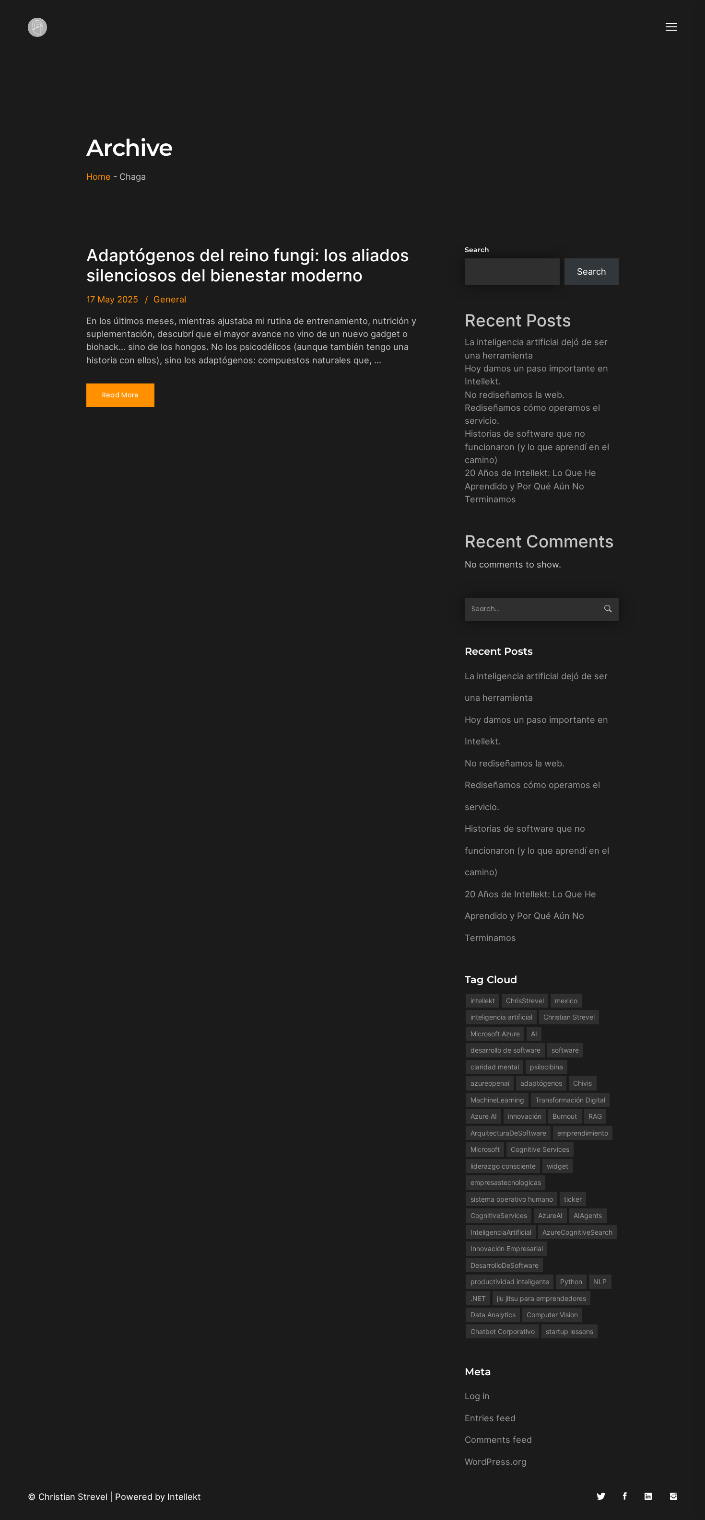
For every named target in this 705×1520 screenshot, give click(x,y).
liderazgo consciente (503, 1166)
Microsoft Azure (495, 1034)
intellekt (482, 1001)
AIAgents (588, 1215)
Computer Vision (552, 1315)
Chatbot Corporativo (502, 1331)
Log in (477, 1396)
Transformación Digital (570, 1100)
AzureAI (550, 1215)
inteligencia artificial (501, 1017)
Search (477, 249)
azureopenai (489, 1083)
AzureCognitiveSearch (577, 1232)
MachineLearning (497, 1100)
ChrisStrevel (525, 1001)
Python (571, 1281)
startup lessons (569, 1331)
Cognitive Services (540, 1149)
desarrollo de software (505, 1050)
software (565, 1050)
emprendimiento (582, 1133)
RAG (595, 1116)
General (169, 299)
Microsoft (485, 1149)
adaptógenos (541, 1083)
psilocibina (546, 1067)
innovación (524, 1116)
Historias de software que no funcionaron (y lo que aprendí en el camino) (537, 446)
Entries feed (490, 1418)
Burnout (564, 1116)
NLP (600, 1281)
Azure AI (483, 1116)
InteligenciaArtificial (500, 1232)
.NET (478, 1298)
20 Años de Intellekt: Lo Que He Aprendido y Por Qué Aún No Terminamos (530, 485)
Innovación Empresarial (506, 1248)
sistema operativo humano (511, 1199)
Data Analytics (493, 1315)
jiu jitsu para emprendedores (541, 1298)
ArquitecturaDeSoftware (508, 1133)
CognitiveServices (498, 1215)
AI (534, 1034)
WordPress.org (496, 1461)
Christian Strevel (569, 1017)
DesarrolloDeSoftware (504, 1265)
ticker (573, 1199)
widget (557, 1166)
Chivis (582, 1083)
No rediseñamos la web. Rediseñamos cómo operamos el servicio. (532, 407)
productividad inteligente (509, 1281)
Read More (120, 395)
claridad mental (494, 1067)
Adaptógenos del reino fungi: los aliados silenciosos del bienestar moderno (247, 265)
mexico (566, 1001)
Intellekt (184, 1496)
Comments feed (498, 1439)
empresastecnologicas (505, 1182)
